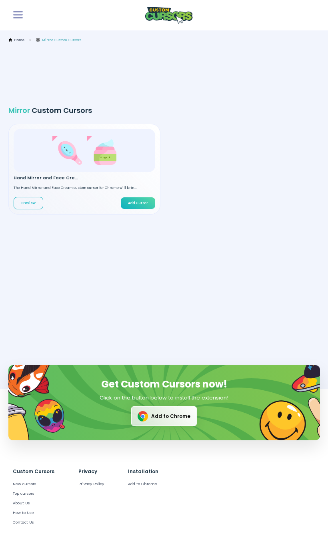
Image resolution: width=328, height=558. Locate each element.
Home (19, 40)
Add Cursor (138, 203)
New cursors (24, 483)
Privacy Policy (91, 483)
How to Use (23, 512)
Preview (28, 203)
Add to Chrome (170, 416)
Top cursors (23, 493)
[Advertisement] (154, 74)
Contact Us (23, 522)
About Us (21, 503)
